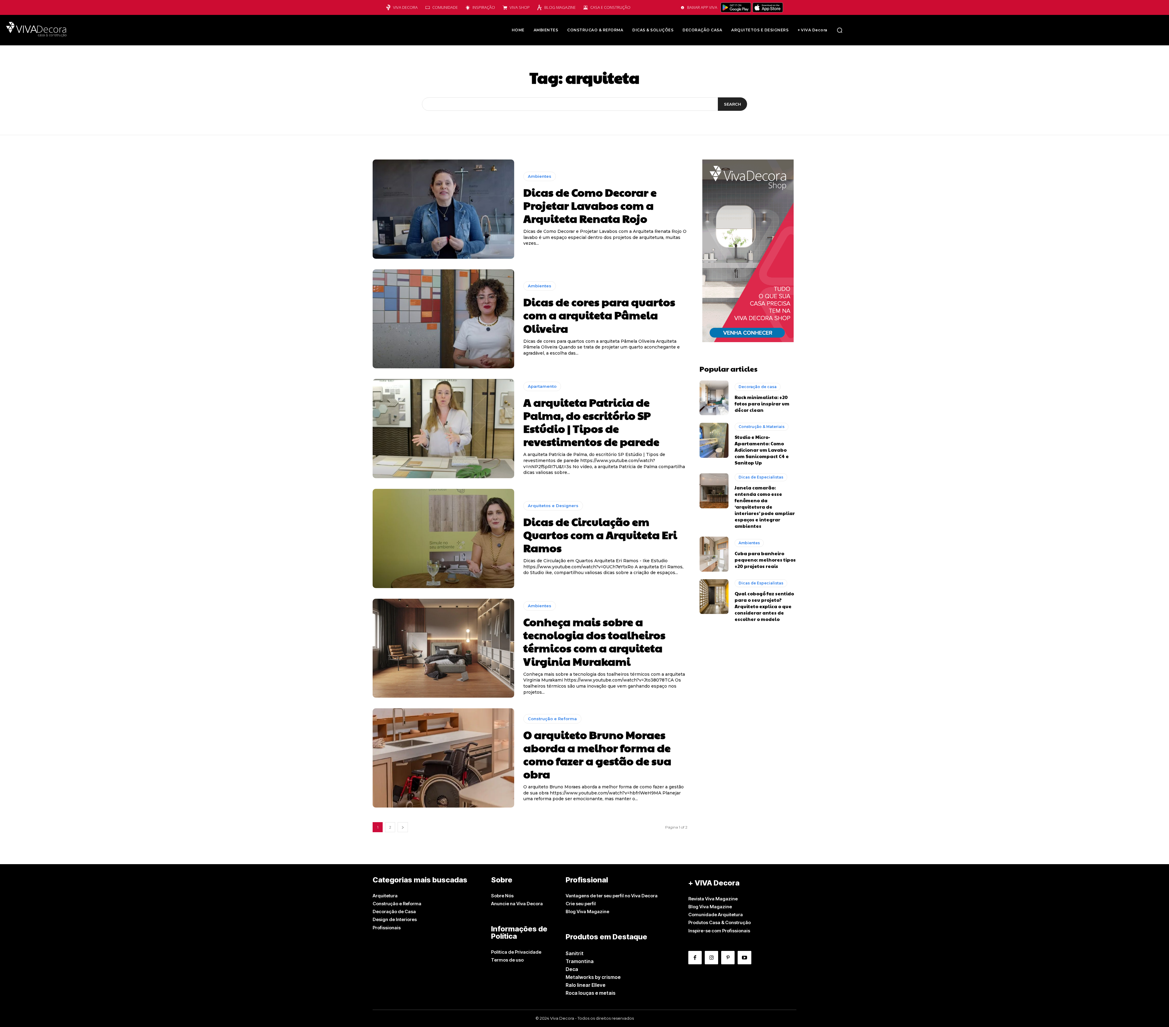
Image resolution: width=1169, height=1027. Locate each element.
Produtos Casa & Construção (719, 922)
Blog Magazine (560, 7)
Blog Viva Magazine (587, 911)
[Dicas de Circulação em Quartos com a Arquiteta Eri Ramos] (443, 538)
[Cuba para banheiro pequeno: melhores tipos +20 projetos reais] (714, 554)
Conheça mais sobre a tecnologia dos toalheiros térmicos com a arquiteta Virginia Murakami (594, 641)
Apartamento (542, 386)
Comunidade (445, 7)
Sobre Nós (502, 896)
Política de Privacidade (516, 952)
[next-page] (403, 827)
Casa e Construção (610, 7)
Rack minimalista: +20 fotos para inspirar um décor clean (762, 403)
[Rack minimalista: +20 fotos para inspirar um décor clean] (714, 397)
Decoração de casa (758, 386)
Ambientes (539, 176)
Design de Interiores (395, 919)
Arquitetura (385, 896)
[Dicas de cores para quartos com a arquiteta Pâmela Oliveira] (443, 319)
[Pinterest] (728, 957)
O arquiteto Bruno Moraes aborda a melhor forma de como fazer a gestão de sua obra (597, 754)
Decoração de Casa (394, 911)
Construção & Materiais (762, 426)
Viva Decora (405, 7)
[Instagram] (711, 957)
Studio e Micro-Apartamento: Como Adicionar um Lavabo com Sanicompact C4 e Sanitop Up (762, 450)
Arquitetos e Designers (553, 505)
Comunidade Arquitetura (715, 914)
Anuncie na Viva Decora (517, 903)
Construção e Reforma (552, 718)
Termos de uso (507, 960)
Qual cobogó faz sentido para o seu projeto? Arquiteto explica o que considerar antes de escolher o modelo (764, 606)
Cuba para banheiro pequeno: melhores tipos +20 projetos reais (765, 559)
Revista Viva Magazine (713, 899)
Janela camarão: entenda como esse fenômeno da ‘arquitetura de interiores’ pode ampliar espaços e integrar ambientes (765, 506)
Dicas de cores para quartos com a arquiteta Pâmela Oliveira (599, 314)
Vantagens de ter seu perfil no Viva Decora (612, 896)
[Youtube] (744, 957)
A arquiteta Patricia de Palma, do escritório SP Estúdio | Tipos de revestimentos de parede (591, 421)
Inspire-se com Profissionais (719, 931)
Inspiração (483, 7)
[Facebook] (695, 957)
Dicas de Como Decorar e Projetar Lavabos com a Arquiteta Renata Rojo (590, 205)
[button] (840, 30)
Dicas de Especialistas (761, 477)
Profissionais (387, 928)
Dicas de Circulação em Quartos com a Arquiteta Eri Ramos (600, 534)
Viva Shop (520, 7)
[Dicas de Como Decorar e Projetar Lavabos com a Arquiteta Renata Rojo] (443, 209)
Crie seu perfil (581, 903)
